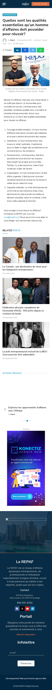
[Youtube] (27, 608)
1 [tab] (22, 420)
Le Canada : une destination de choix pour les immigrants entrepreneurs (25, 268)
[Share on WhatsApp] (40, 50)
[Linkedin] (32, 608)
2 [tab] (25, 420)
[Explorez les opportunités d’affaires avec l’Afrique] (26, 391)
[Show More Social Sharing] (47, 50)
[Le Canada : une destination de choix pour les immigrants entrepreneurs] (26, 250)
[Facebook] (17, 608)
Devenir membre (40, 4)
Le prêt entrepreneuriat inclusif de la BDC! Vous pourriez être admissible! (25, 353)
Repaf (12, 40)
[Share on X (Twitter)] (32, 50)
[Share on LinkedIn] (17, 50)
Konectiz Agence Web (37, 678)
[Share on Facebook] (25, 50)
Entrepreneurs (10, 15)
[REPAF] (25, 4)
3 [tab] (27, 420)
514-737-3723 (24, 602)
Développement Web (15, 678)
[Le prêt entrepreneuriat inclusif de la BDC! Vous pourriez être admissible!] (26, 335)
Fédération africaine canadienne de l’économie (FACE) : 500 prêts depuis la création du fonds (23, 310)
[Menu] (4, 4)
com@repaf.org (11, 217)
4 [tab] (29, 420)
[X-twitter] (22, 608)
